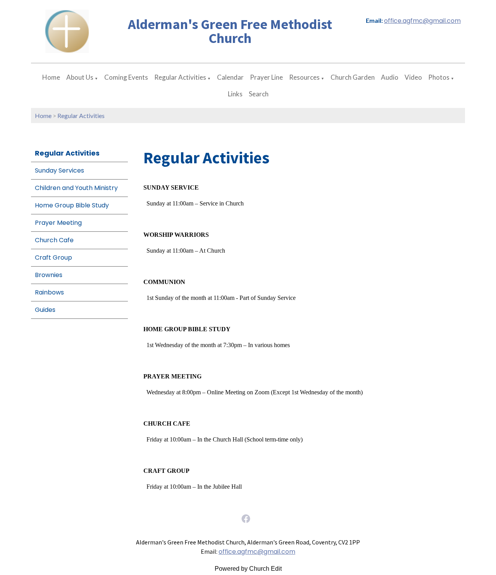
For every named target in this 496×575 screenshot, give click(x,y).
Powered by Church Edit (248, 568)
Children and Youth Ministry (76, 187)
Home (51, 77)
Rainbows (49, 292)
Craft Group (53, 257)
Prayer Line (266, 77)
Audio (389, 77)
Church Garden (353, 77)
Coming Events (126, 77)
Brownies (48, 274)
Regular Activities (180, 77)
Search (259, 94)
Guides (45, 309)
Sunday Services (59, 170)
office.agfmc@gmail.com (422, 20)
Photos (439, 77)
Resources (304, 77)
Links (235, 94)
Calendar (230, 77)
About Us (79, 77)
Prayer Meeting (58, 222)
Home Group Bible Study (72, 205)
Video (413, 77)
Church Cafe (54, 240)
